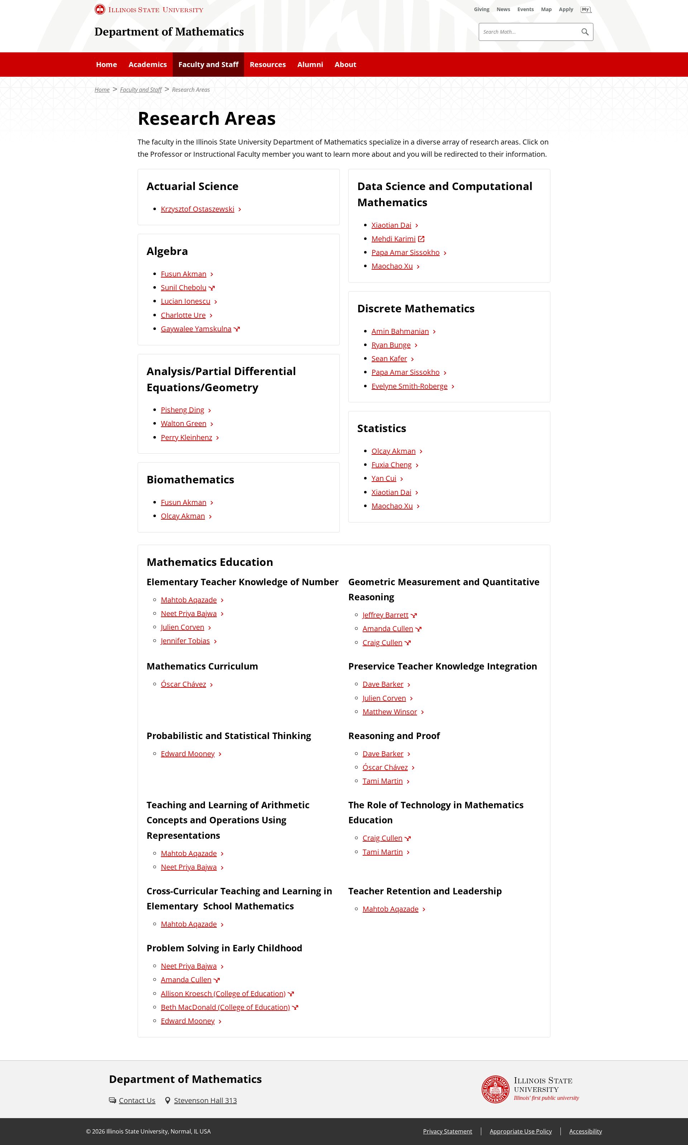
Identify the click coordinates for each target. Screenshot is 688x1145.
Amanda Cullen (388, 628)
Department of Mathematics (169, 31)
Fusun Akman (183, 274)
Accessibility (585, 1131)
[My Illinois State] (586, 9)
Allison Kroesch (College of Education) (223, 993)
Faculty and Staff (208, 64)
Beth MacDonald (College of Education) (225, 1007)
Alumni (310, 64)
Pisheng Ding (182, 410)
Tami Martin (383, 781)
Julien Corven (182, 627)
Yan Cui (384, 478)
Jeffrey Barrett (385, 615)
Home (106, 64)
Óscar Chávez (183, 684)
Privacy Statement (447, 1131)
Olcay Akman (183, 516)
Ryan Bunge (391, 345)
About (346, 64)
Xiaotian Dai (391, 225)
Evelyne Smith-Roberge (410, 386)
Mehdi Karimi (394, 238)
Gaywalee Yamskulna (196, 328)
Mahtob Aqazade (189, 600)
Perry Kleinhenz (186, 437)
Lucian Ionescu (185, 301)
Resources (268, 64)
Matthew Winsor (390, 711)
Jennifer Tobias (185, 640)
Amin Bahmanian (400, 331)
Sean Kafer (389, 358)
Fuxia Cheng (392, 464)
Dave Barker (383, 684)
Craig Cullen (382, 642)
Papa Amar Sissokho (406, 252)
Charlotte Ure (183, 315)
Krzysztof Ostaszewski (197, 209)
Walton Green (183, 423)
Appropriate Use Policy (521, 1131)
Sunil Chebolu (183, 287)
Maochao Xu (392, 266)
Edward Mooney (188, 753)
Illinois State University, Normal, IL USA (158, 1131)
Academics (148, 64)
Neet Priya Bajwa (189, 613)
